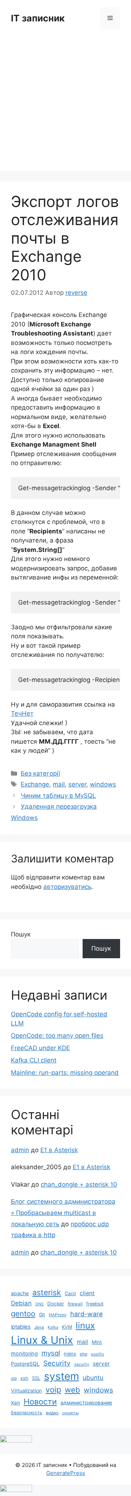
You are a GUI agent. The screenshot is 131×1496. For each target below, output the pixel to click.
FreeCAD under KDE (40, 1048)
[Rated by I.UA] (16, 1440)
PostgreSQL (25, 1364)
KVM (67, 1327)
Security (57, 1363)
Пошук (21, 934)
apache (20, 1293)
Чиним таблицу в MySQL (58, 795)
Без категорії (40, 773)
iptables (21, 1327)
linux (85, 1325)
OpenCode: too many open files (57, 1035)
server (77, 784)
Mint (97, 1342)
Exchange (35, 784)
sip (14, 1378)
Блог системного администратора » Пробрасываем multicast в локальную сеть (63, 1212)
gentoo (23, 1313)
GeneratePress (65, 1472)
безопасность (26, 1412)
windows (103, 784)
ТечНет (22, 713)
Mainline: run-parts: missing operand (65, 1072)
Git (42, 1314)
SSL (36, 1378)
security (81, 1364)
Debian (21, 1303)
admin (20, 1150)
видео (52, 1412)
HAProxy (58, 1314)
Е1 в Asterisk (59, 1150)
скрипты (70, 1413)
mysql (50, 1353)
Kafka (53, 1327)
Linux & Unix (42, 1340)
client (87, 1293)
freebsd (94, 1303)
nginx (70, 1354)
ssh (24, 1378)
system (61, 1376)
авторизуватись (67, 886)
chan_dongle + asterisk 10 (79, 1184)
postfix (97, 1354)
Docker (55, 1303)
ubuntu (93, 1377)
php (83, 1354)
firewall (75, 1303)
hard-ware (86, 1314)
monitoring (24, 1353)
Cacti (70, 1293)
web (72, 1389)
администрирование (86, 1402)
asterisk (46, 1292)
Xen (15, 1403)
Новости (40, 1401)
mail (59, 784)
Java (39, 1327)
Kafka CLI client (33, 1060)
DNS (39, 1304)
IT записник (38, 18)
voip (53, 1389)
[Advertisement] (65, 105)
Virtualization (26, 1390)
